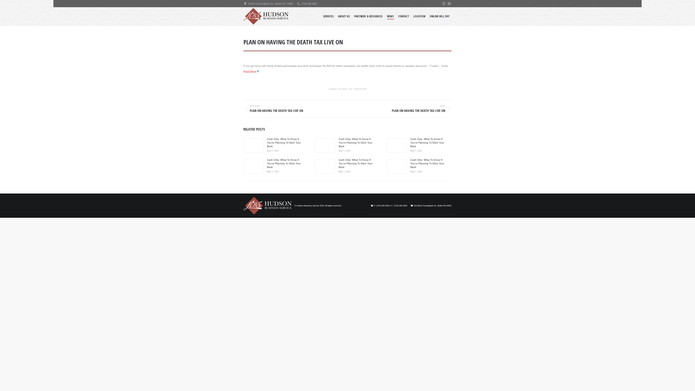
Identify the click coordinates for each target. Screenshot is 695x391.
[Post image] (253, 145)
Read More (249, 71)
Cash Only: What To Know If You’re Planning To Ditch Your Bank (284, 143)
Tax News (342, 89)
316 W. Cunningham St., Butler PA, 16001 (270, 3)
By (350, 89)
